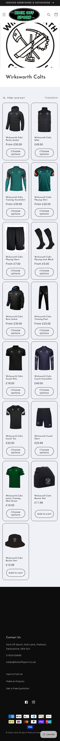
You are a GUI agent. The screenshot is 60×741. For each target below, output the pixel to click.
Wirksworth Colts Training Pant (42, 318)
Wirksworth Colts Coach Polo (14, 377)
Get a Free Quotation (17, 688)
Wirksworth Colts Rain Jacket (14, 318)
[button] (4, 14)
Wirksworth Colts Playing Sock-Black (44, 258)
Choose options (15, 152)
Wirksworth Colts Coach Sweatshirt (43, 377)
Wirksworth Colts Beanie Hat (42, 497)
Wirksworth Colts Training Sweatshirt (15, 198)
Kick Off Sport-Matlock (24, 733)
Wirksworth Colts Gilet (42, 139)
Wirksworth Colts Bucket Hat (14, 559)
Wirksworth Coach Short (43, 437)
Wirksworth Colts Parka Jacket (14, 139)
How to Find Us (14, 674)
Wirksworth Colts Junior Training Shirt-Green (14, 498)
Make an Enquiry (15, 681)
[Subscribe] (50, 625)
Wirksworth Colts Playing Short (14, 258)
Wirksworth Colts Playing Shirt (42, 198)
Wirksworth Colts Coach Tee (14, 437)
